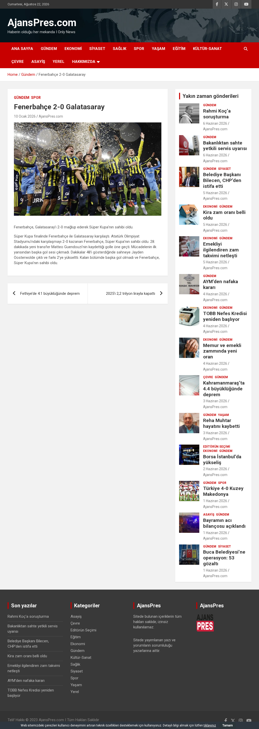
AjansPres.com (42, 23)
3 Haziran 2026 (215, 401)
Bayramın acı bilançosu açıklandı (224, 523)
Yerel (58, 61)
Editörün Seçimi (216, 446)
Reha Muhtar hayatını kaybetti (221, 423)
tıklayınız (210, 725)
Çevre (17, 61)
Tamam (227, 725)
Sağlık (119, 48)
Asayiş (38, 61)
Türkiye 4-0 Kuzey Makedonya (223, 491)
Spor (139, 48)
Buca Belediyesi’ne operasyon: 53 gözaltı (224, 558)
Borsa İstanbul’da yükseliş (222, 459)
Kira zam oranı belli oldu (224, 215)
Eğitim (179, 48)
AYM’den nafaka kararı (220, 284)
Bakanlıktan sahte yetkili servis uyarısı (225, 146)
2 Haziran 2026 (215, 469)
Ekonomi (73, 48)
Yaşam (158, 48)
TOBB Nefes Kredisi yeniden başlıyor (225, 316)
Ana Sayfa (22, 48)
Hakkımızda (83, 61)
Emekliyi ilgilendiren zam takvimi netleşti (221, 250)
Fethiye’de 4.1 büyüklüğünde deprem (50, 293)
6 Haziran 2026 (215, 123)
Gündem (49, 48)
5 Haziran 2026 (215, 193)
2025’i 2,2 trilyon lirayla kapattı (130, 293)
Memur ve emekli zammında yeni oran (222, 351)
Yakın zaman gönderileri (211, 96)
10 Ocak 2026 (25, 116)
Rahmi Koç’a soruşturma (217, 114)
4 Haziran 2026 (215, 294)
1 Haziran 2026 (215, 501)
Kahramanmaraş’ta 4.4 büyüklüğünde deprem (224, 388)
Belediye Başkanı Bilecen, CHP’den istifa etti (222, 180)
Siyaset (97, 48)
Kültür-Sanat (207, 48)
